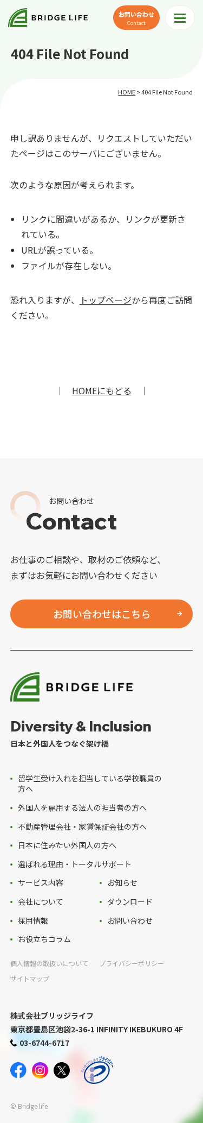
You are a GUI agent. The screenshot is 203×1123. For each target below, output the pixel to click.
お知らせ (122, 882)
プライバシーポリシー (131, 963)
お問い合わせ (136, 18)
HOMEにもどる (102, 390)
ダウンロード (130, 901)
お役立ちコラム (44, 938)
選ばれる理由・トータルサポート (75, 864)
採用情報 (33, 920)
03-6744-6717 (44, 1042)
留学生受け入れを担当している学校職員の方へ (90, 783)
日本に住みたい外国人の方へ (67, 845)
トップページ (106, 299)
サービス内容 (40, 882)
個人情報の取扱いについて (49, 963)
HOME (126, 91)
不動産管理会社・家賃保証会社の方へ (82, 826)
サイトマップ (29, 978)
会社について (40, 901)
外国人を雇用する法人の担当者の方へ (82, 807)
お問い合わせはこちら (101, 614)
